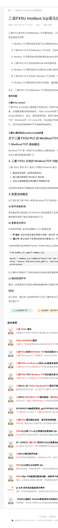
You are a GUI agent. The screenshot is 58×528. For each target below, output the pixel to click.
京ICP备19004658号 (45, 520)
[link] (9, 10)
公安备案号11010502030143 (25, 520)
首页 (9, 10)
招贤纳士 (53, 517)
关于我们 (43, 517)
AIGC (38, 25)
